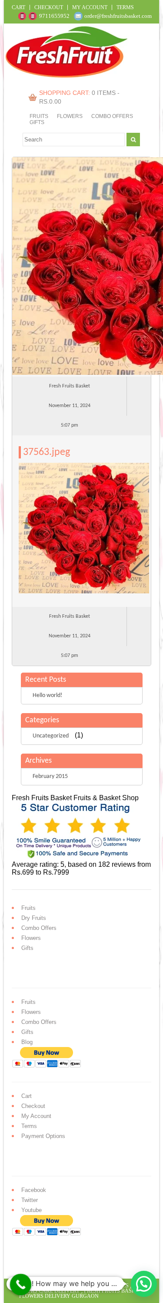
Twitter (29, 1200)
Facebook (33, 1190)
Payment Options (43, 1136)
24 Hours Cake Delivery (78, 1288)
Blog (27, 1042)
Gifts (37, 122)
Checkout (48, 7)
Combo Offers (112, 116)
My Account (89, 7)
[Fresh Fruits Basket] (68, 75)
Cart (18, 7)
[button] (144, 1284)
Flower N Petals (105, 1286)
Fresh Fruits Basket (112, 1291)
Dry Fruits (33, 918)
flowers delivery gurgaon (59, 1296)
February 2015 (50, 776)
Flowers (70, 116)
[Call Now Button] (21, 1285)
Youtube (31, 1210)
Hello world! (48, 695)
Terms (125, 7)
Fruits (39, 116)
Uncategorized (51, 736)
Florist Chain (58, 1286)
